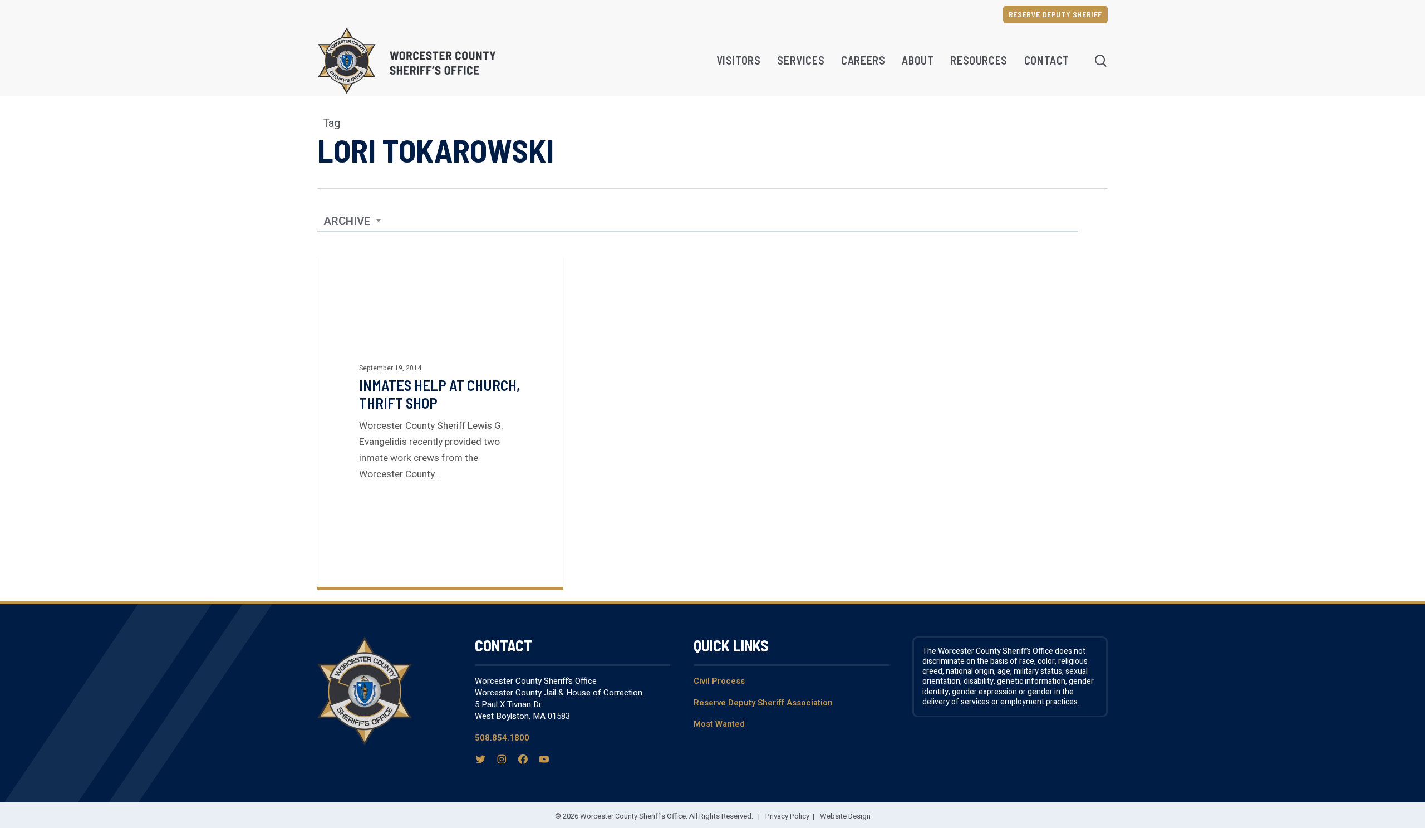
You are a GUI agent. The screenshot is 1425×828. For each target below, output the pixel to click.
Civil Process (719, 681)
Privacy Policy (787, 816)
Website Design (845, 816)
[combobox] (352, 221)
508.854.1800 (502, 738)
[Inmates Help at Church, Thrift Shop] (440, 421)
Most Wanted (719, 724)
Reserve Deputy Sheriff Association (763, 703)
